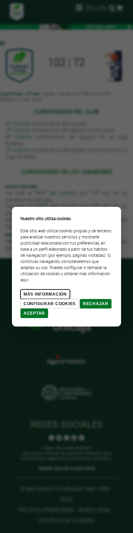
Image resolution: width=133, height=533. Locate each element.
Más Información (45, 294)
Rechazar (95, 303)
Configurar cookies (50, 303)
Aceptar (34, 313)
